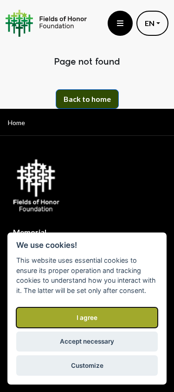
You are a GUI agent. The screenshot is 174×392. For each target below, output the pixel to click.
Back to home (87, 98)
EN (150, 23)
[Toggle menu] (120, 23)
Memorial (29, 231)
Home (16, 122)
